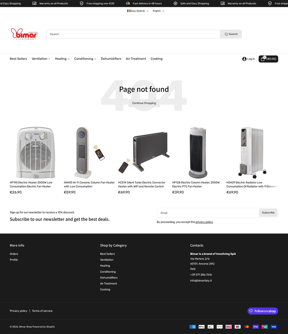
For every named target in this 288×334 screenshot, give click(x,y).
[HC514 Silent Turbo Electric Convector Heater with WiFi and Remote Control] (144, 153)
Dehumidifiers (109, 277)
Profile (14, 259)
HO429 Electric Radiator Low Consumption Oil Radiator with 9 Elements (252, 184)
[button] (268, 59)
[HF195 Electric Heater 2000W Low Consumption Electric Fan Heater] (36, 153)
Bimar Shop (25, 326)
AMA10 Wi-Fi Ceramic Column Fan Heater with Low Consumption (89, 184)
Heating (105, 265)
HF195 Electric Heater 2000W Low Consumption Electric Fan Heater (31, 184)
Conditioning (108, 271)
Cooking (105, 289)
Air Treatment (108, 283)
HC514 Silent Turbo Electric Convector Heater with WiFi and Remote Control (141, 184)
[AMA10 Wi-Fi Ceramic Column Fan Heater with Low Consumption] (90, 153)
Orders (14, 254)
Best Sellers (107, 254)
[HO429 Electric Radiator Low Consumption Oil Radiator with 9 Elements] (252, 153)
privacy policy (204, 222)
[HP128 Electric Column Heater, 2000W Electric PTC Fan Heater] (198, 153)
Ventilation (106, 259)
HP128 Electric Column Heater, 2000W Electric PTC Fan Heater (196, 184)
